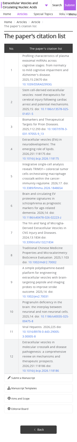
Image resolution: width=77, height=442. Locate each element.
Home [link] (8, 22)
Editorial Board (19, 408)
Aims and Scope (20, 398)
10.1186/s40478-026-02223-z (41, 217)
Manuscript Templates (24, 388)
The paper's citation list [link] (20, 26)
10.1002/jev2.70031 (35, 296)
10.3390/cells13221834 (37, 242)
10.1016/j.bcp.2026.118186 (40, 371)
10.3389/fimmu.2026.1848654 (42, 188)
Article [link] (35, 22)
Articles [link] (22, 22)
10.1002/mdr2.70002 (42, 262)
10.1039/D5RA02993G (37, 84)
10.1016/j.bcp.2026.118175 (40, 158)
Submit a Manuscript (23, 378)
